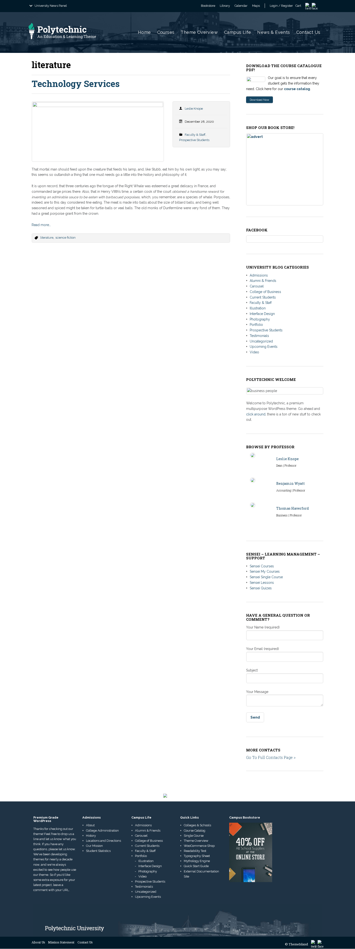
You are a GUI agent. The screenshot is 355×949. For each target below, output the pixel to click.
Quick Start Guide (196, 866)
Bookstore (208, 5)
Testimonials (259, 336)
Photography (260, 319)
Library (225, 5)
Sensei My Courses (265, 571)
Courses (166, 32)
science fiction (65, 237)
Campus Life (237, 32)
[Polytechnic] (71, 44)
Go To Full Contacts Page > (271, 757)
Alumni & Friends (263, 281)
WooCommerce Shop (199, 846)
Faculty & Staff (195, 134)
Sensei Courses (262, 566)
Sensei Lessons (262, 583)
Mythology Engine (197, 861)
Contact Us (308, 32)
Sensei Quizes (261, 588)
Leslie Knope (194, 108)
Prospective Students (194, 140)
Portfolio (256, 325)
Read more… (41, 225)
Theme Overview (199, 32)
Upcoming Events (263, 347)
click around (255, 414)
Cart (298, 5)
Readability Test (195, 851)
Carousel (257, 286)
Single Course (194, 835)
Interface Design (262, 314)
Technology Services (76, 83)
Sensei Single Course (266, 577)
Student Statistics (98, 851)
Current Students (263, 297)
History (91, 835)
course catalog (297, 89)
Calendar (241, 5)
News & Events (273, 32)
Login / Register (281, 5)
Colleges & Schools (197, 825)
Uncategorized (261, 341)
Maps (256, 5)
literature (46, 237)
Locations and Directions (103, 840)
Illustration (258, 308)
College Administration (102, 830)
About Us (38, 942)
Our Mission (94, 846)
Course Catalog (194, 830)
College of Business (265, 292)
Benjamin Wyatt (290, 483)
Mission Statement (61, 942)
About (90, 825)
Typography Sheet (197, 856)
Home (144, 32)
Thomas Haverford (292, 508)
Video (254, 352)
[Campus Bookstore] (250, 852)
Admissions (259, 275)
